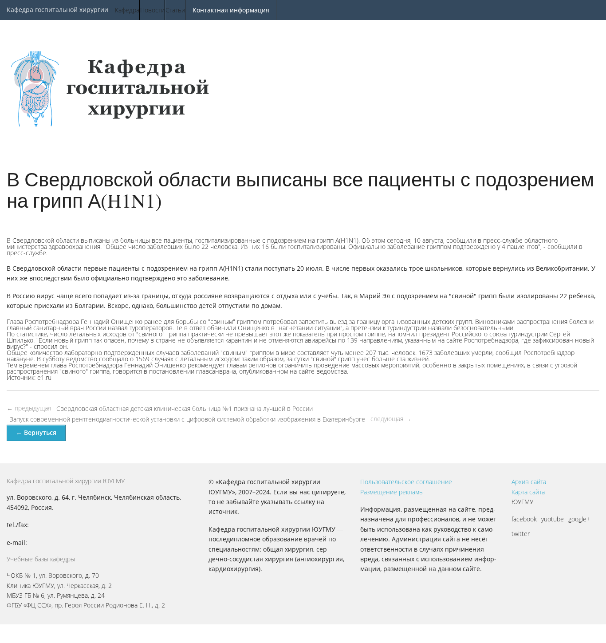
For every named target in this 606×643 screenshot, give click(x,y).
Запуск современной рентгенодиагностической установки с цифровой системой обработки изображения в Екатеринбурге (187, 419)
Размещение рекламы (392, 492)
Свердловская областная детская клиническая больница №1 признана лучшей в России (184, 408)
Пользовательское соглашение (406, 481)
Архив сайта (529, 481)
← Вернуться (36, 432)
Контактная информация (231, 10)
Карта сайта (528, 492)
